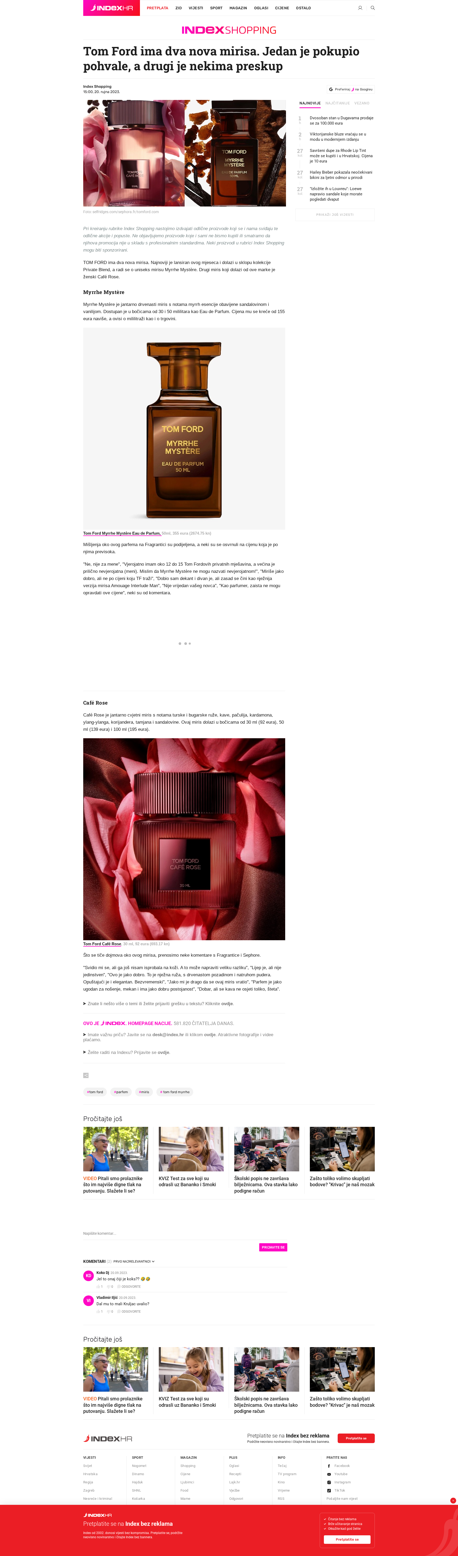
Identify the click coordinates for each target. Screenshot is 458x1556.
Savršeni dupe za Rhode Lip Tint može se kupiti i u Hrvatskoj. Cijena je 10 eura (341, 156)
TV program (287, 1474)
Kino (281, 1482)
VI (89, 1300)
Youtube (341, 1474)
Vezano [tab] (361, 103)
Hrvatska (90, 1474)
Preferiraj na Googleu (353, 89)
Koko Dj (102, 1273)
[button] (89, 1147)
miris (144, 1092)
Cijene (282, 8)
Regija (88, 1482)
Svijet (87, 1466)
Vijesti (196, 8)
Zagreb (88, 1490)
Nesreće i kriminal (97, 1499)
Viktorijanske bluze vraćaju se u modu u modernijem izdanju (338, 137)
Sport (216, 8)
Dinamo (138, 1474)
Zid (178, 8)
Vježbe (234, 1490)
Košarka (138, 1499)
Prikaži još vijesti (335, 215)
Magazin (188, 1458)
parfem (121, 1092)
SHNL (136, 1490)
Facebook (342, 1466)
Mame (185, 1499)
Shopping (187, 1466)
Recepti (235, 1474)
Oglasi (261, 8)
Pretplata (158, 8)
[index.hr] (111, 8)
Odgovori (236, 1499)
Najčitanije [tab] (337, 103)
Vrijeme (284, 1490)
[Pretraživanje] (371, 8)
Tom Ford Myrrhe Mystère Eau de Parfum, (122, 533)
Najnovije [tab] (310, 103)
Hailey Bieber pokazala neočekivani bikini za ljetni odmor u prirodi (341, 175)
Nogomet (139, 1466)
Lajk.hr (234, 1482)
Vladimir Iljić (107, 1297)
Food (184, 1490)
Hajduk (137, 1482)
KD (88, 1275)
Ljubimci (187, 1482)
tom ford (95, 1092)
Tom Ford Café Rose (102, 944)
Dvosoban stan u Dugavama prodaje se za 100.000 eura (341, 121)
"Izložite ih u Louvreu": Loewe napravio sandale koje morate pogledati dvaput (336, 194)
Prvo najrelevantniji (132, 1261)
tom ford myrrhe (175, 1092)
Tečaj (282, 1466)
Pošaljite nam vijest (342, 1499)
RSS (281, 1499)
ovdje (209, 1034)
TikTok (339, 1490)
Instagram (342, 1482)
